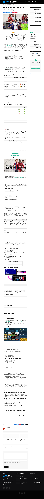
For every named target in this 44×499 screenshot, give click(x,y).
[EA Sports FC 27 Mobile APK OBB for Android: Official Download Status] (35, 30)
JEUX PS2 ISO (29, 1)
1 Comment (12, 10)
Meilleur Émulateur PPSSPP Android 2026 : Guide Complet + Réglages (37, 482)
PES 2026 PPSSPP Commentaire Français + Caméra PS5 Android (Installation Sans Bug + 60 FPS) (37, 10)
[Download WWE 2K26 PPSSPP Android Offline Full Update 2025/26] (18, 479)
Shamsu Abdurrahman (7, 446)
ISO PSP (10, 53)
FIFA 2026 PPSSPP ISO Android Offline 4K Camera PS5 (37, 13)
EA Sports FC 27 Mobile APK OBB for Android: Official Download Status (35, 34)
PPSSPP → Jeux (7, 206)
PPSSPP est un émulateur (8, 68)
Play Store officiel (20, 177)
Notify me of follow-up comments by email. (9, 463)
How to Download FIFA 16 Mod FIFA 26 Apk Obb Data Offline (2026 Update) (37, 21)
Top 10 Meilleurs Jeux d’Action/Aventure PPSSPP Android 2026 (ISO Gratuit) (37, 479)
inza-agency (24, 496)
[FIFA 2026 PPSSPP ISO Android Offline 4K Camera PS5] (32, 14)
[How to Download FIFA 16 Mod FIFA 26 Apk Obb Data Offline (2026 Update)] (32, 21)
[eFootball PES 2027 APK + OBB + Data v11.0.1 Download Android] (32, 45)
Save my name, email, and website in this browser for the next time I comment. (12, 462)
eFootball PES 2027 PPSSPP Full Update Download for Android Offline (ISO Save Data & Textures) (7, 440)
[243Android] (11, 2)
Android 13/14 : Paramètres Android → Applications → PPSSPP (13, 321)
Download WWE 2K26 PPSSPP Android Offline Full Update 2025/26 (23, 479)
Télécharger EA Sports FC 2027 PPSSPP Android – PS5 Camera (37, 47)
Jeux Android (26, 1)
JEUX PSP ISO (33, 1)
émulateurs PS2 (6, 407)
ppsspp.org (15, 177)
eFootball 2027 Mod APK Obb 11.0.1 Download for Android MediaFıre (37, 41)
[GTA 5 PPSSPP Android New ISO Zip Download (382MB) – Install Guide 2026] (32, 17)
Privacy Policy (35, 70)
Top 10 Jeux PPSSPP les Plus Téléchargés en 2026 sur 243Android (14, 440)
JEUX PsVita (35, 1)
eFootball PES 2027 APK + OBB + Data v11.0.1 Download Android (37, 44)
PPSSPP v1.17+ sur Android (10, 45)
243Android (6, 10)
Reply (27, 448)
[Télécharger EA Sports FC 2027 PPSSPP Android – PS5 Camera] (15, 22)
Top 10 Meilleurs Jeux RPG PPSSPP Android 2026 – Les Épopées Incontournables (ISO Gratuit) (24, 440)
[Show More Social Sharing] (17, 12)
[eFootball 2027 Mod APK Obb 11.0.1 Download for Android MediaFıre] (32, 41)
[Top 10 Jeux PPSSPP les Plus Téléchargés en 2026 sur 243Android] (15, 436)
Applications (22, 1)
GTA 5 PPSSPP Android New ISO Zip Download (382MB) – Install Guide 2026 (37, 17)
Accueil (3, 4)
